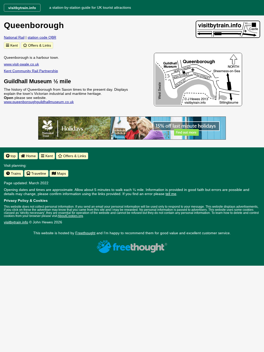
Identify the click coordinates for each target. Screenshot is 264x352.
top (13, 156)
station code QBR (42, 37)
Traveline (38, 173)
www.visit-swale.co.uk (21, 64)
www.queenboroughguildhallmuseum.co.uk (39, 102)
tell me (171, 194)
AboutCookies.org (70, 215)
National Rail (14, 37)
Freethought (85, 233)
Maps (61, 173)
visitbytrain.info (16, 222)
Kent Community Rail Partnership (31, 71)
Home (30, 156)
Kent (13, 45)
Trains (15, 173)
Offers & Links (39, 45)
